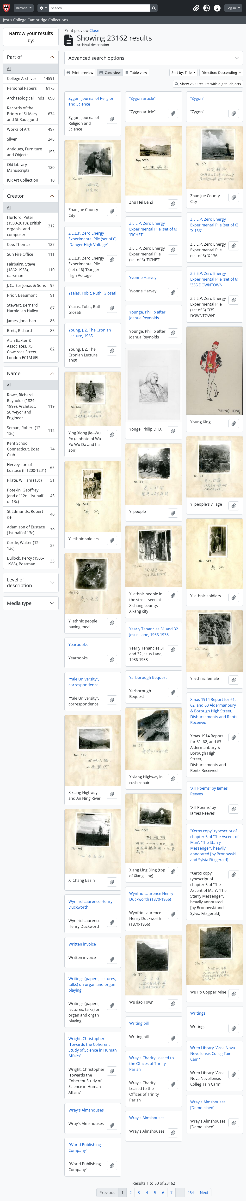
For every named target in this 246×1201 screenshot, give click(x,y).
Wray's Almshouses (86, 1110)
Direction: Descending (220, 72)
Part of (14, 57)
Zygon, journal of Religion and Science (91, 101)
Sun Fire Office (31, 255)
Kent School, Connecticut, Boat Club (31, 449)
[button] (196, 8)
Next (204, 1192)
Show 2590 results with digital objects (210, 84)
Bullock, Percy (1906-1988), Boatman (31, 561)
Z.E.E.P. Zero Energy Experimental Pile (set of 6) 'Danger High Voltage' (92, 239)
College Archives (31, 79)
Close (94, 30)
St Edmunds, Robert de (31, 514)
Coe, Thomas (31, 245)
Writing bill (139, 1023)
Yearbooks (78, 644)
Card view (112, 72)
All (9, 68)
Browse (22, 8)
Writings (197, 1013)
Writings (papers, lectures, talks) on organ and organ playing (92, 984)
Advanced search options (96, 58)
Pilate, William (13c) (31, 481)
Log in (232, 8)
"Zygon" (197, 98)
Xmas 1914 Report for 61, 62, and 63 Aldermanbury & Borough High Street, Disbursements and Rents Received (213, 711)
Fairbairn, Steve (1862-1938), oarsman (31, 269)
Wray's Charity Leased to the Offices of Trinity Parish (151, 1063)
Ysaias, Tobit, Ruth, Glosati (92, 293)
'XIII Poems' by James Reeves (209, 791)
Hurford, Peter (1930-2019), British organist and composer (31, 226)
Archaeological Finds (31, 99)
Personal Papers (31, 89)
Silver (31, 140)
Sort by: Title (182, 72)
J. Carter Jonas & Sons (31, 286)
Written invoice (82, 944)
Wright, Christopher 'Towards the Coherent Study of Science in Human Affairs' (92, 1047)
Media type (19, 603)
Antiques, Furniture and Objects (31, 151)
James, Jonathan (31, 322)
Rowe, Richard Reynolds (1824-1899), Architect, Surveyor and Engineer (31, 406)
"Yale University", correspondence (83, 681)
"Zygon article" (142, 98)
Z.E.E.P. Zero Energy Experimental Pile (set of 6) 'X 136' (214, 225)
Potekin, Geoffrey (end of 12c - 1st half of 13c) (31, 495)
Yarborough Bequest (148, 677)
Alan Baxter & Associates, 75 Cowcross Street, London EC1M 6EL (31, 349)
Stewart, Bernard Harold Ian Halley (31, 308)
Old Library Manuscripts (31, 167)
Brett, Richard (31, 332)
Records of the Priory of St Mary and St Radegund (31, 113)
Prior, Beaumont (31, 296)
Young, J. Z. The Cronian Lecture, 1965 (89, 332)
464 (190, 1192)
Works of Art (31, 130)
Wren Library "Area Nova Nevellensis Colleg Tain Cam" (212, 1053)
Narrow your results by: (31, 37)
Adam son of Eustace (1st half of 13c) (31, 529)
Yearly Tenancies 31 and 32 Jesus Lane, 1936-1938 (153, 631)
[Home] (8, 8)
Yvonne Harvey (142, 277)
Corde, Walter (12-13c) (31, 545)
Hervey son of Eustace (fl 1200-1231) (31, 467)
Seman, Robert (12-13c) (31, 430)
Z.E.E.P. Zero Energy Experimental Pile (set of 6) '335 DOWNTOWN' (214, 279)
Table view (138, 72)
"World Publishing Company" (84, 1147)
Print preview (82, 72)
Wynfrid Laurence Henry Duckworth (90, 904)
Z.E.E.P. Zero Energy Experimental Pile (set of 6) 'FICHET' (153, 229)
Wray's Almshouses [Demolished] (208, 1104)
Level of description (19, 582)
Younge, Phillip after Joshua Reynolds (147, 314)
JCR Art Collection (31, 181)
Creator (15, 196)
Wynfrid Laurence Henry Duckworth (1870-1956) (151, 896)
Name (13, 373)
